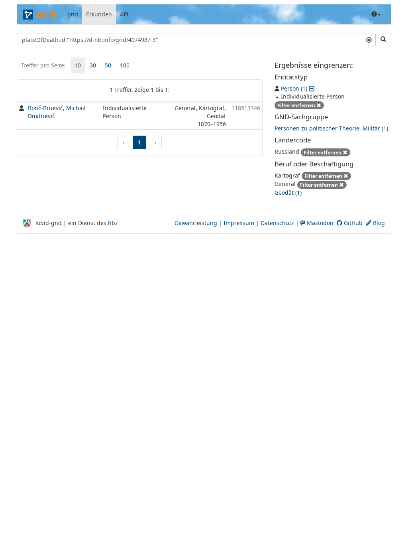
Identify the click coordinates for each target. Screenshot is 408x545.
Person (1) (294, 88)
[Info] (376, 14)
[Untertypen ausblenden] (311, 88)
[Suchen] (383, 39)
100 (124, 65)
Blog (378, 223)
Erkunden (99, 14)
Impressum (239, 223)
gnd (72, 14)
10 (78, 65)
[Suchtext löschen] (369, 39)
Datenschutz (277, 223)
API (124, 14)
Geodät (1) (288, 192)
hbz (113, 223)
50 (108, 65)
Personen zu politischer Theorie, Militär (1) (331, 128)
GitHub (352, 223)
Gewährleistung (196, 223)
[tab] (78, 65)
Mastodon (319, 223)
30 (93, 65)
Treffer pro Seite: (43, 65)
